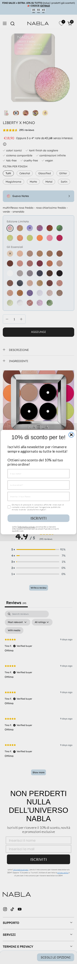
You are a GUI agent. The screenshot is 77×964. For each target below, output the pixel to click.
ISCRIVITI (38, 518)
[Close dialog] (71, 434)
